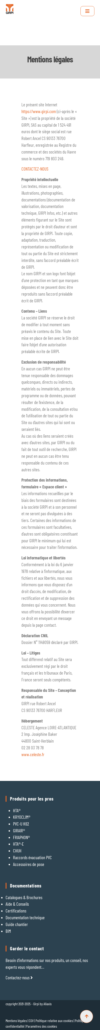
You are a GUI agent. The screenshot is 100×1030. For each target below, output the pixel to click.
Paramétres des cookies (41, 1026)
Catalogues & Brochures (24, 897)
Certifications (16, 910)
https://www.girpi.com (38, 111)
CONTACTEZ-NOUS (34, 169)
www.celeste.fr (32, 754)
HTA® (16, 810)
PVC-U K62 (21, 823)
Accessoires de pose (28, 864)
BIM (8, 931)
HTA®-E (18, 844)
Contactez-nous (18, 977)
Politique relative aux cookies (55, 1020)
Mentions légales (16, 1020)
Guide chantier (17, 924)
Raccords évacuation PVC (32, 857)
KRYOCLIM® (21, 817)
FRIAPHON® (21, 837)
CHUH (17, 850)
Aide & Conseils (17, 904)
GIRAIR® (19, 830)
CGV (31, 1020)
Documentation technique (25, 917)
